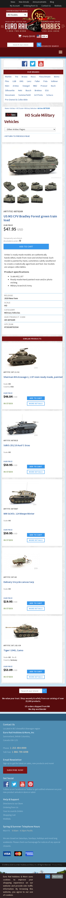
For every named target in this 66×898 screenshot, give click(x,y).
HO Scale (20, 108)
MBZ (35, 85)
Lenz (29, 81)
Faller (37, 81)
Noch (53, 85)
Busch (28, 90)
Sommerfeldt (24, 95)
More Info (57, 876)
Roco (33, 76)
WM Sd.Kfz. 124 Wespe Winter (19, 513)
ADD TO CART (36, 398)
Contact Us (46, 5)
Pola (45, 81)
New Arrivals (24, 2)
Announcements (39, 2)
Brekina (38, 90)
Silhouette (10, 90)
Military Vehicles (30, 108)
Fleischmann (44, 76)
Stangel (26, 85)
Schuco (49, 95)
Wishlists (57, 5)
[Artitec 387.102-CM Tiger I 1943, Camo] (22, 629)
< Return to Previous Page (17, 136)
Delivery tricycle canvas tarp (19, 581)
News (13, 2)
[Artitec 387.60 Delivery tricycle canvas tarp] (22, 561)
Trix (16, 76)
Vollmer (54, 81)
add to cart (26, 246)
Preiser (44, 85)
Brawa (24, 76)
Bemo (56, 76)
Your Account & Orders (13, 811)
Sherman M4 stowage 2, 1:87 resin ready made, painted (33, 376)
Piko (7, 81)
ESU (47, 90)
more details (36, 403)
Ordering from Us (30, 5)
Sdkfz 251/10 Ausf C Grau (17, 445)
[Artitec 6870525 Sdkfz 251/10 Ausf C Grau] (22, 424)
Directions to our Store (13, 803)
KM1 (21, 81)
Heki (20, 90)
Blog (52, 2)
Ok (47, 876)
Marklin (8, 76)
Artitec (16, 85)
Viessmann (10, 95)
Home (7, 108)
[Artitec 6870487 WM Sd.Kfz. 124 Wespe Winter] (22, 493)
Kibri (7, 85)
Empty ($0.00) (29, 36)
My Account (15, 5)
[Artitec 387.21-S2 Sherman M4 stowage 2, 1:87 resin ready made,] (22, 356)
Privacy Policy (57, 865)
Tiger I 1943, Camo (13, 650)
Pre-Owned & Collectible (16, 99)
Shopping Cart (9, 815)
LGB (14, 81)
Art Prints (38, 95)
